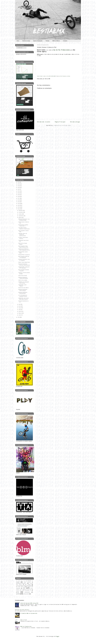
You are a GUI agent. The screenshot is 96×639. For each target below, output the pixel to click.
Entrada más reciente (43, 122)
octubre (20, 214)
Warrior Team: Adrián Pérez (24, 262)
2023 (19, 187)
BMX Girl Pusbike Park (25, 626)
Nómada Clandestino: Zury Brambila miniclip (24, 220)
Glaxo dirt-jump (27, 582)
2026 (19, 182)
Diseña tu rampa (26, 40)
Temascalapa (18, 585)
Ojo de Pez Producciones (61, 50)
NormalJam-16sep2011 (21, 583)
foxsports (17, 590)
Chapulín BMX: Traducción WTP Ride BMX (24, 267)
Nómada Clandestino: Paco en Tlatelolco (24, 260)
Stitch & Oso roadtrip (22, 280)
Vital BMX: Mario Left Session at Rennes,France (22, 234)
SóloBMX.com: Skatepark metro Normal (23, 282)
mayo (20, 307)
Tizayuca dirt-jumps (27, 585)
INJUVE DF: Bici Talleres (23, 287)
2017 (19, 198)
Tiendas (47, 40)
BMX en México (56, 40)
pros (17, 592)
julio (20, 304)
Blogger (57, 636)
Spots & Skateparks (37, 40)
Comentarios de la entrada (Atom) (62, 125)
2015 (19, 201)
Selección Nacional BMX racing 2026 (29, 603)
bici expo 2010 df (20, 586)
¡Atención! (26, 594)
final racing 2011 (28, 589)
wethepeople (27, 592)
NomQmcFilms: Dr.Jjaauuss (24, 254)
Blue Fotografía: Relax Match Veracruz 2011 (23, 247)
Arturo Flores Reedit (22, 275)
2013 (19, 205)
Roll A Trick (23, 619)
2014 (19, 203)
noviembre (21, 212)
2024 (19, 185)
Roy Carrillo (28, 584)
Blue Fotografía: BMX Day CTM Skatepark (23, 257)
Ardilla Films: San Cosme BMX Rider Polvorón (23, 299)
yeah (17, 594)
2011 (19, 208)
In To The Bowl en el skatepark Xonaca (22, 296)
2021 (19, 191)
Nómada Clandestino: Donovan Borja (22, 293)
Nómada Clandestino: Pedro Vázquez (22, 290)
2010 (19, 317)
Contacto (65, 40)
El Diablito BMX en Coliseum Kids (28, 613)
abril (20, 309)
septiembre (21, 215)
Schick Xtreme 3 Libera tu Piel (46, 47)
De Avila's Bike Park (20, 580)
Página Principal (60, 122)
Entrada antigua (75, 122)
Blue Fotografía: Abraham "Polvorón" (23, 270)
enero (20, 315)
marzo (20, 311)
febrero (20, 313)
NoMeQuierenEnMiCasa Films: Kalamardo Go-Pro (24, 249)
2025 (19, 183)
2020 (19, 192)
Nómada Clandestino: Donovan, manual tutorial (24, 265)
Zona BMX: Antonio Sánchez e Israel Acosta (24, 228)
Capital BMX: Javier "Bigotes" (22, 285)
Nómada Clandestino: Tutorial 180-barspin (23, 278)
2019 (19, 194)
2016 (19, 200)
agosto (20, 217)
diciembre (21, 210)
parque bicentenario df (26, 590)
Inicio (18, 40)
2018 (19, 196)
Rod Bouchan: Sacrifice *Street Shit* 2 (23, 225)
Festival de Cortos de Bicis (22, 609)
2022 (19, 189)
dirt (24, 588)
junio (20, 306)
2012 (19, 207)
